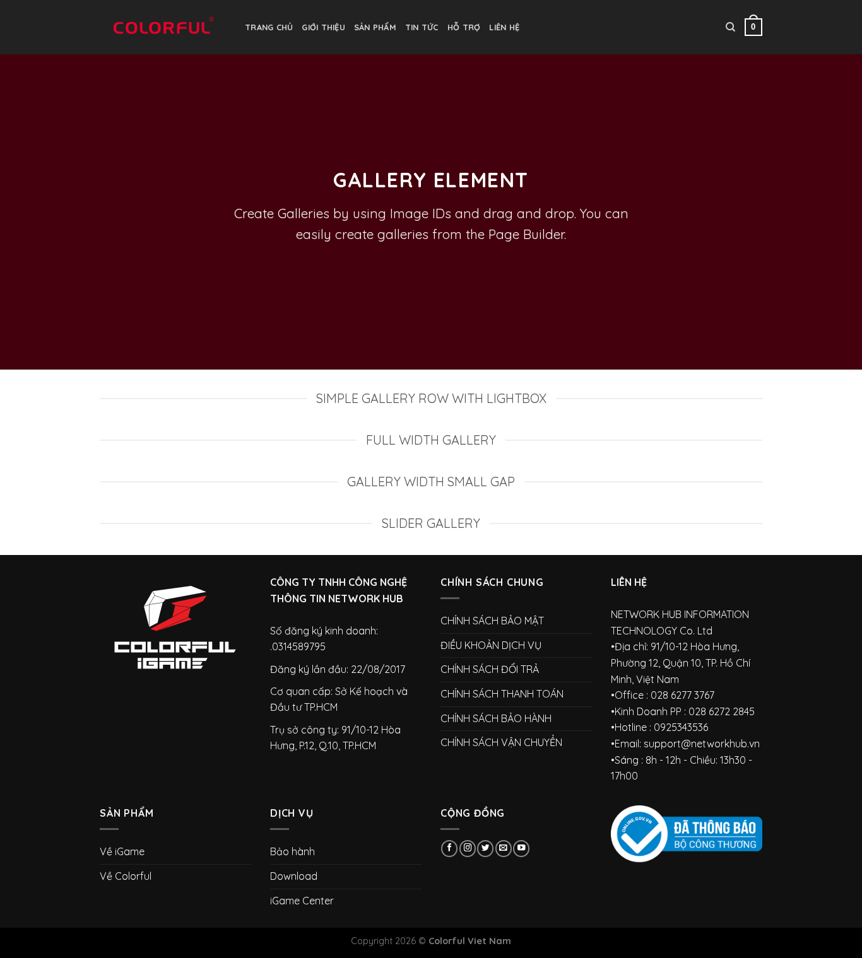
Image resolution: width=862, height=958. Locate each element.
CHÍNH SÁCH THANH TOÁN (502, 693)
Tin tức (422, 27)
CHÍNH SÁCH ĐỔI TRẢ (489, 669)
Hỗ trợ (464, 27)
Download (293, 876)
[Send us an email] (503, 848)
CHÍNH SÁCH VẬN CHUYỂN (501, 742)
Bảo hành (292, 851)
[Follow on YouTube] (521, 848)
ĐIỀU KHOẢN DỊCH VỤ (490, 645)
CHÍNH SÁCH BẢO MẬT (492, 620)
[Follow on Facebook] (449, 848)
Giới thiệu (323, 27)
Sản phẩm (375, 27)
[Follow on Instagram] (467, 848)
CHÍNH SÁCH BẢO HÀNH (496, 718)
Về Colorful (125, 876)
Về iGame (122, 851)
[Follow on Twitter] (485, 848)
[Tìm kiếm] (730, 27)
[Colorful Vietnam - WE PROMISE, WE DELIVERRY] (163, 27)
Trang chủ (269, 27)
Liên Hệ (504, 27)
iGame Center (302, 900)
